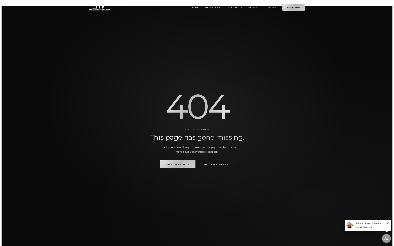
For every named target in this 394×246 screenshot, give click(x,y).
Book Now (293, 7)
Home (195, 7)
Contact (270, 7)
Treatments (234, 7)
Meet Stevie (213, 7)
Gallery (253, 7)
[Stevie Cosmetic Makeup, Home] (99, 7)
